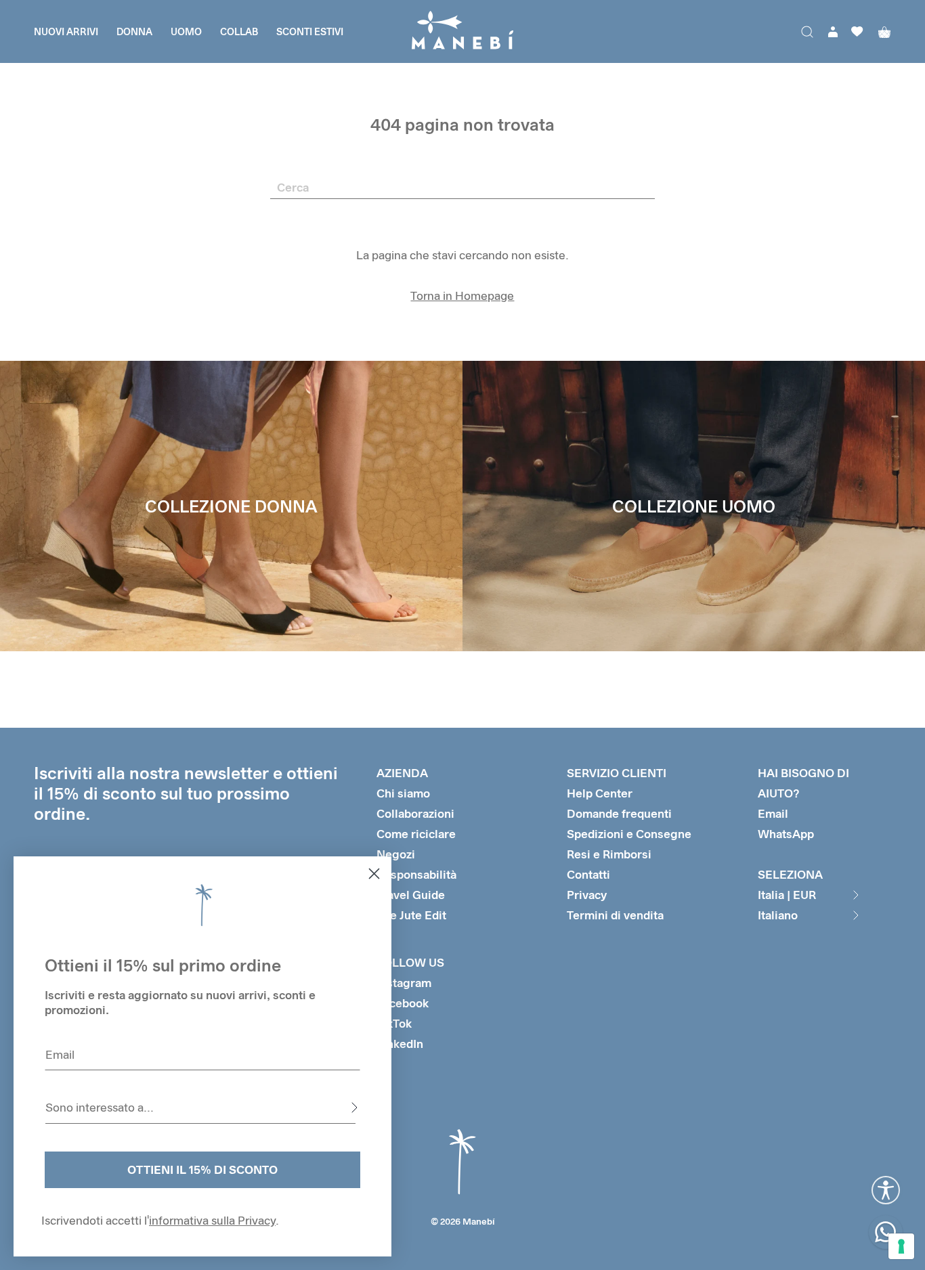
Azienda (402, 773)
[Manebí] (462, 31)
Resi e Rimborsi (609, 854)
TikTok (394, 1023)
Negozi (396, 854)
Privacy (587, 895)
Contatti (588, 874)
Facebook (403, 1003)
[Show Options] (354, 1107)
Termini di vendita (615, 915)
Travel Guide (411, 895)
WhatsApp (786, 834)
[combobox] (200, 1107)
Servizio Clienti (616, 773)
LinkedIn (400, 1043)
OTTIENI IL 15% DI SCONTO (202, 1169)
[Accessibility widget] (886, 1190)
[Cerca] (807, 32)
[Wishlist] (857, 31)
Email (773, 813)
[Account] (833, 31)
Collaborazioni (415, 813)
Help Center (599, 793)
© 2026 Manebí (463, 1221)
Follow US (410, 962)
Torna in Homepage (462, 295)
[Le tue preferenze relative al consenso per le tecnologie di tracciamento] (901, 1246)
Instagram (404, 983)
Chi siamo (403, 793)
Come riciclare (416, 834)
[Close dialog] (374, 873)
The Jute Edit (411, 915)
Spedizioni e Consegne (629, 834)
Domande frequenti (619, 813)
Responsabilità (416, 874)
